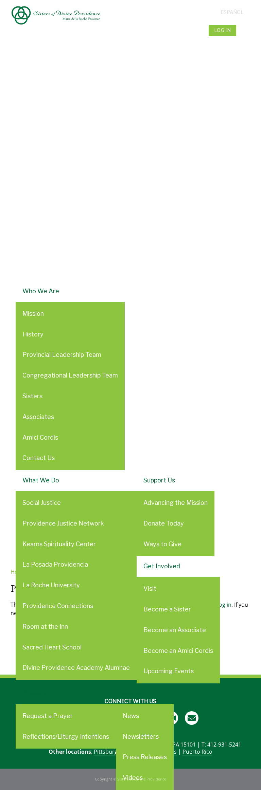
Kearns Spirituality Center (59, 544)
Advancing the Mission (175, 502)
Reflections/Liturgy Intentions (65, 736)
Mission (33, 313)
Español (232, 12)
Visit (149, 588)
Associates (38, 416)
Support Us (159, 480)
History (33, 334)
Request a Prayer (47, 715)
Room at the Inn (45, 626)
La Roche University (51, 585)
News (131, 715)
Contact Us (38, 457)
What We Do (40, 480)
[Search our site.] (244, 30)
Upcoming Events (168, 671)
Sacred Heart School (52, 647)
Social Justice (41, 502)
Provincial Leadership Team (61, 354)
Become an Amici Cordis (178, 650)
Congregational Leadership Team (70, 375)
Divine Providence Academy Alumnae (76, 667)
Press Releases (145, 756)
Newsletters (141, 736)
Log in (222, 30)
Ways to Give (162, 544)
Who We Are (40, 291)
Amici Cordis (40, 437)
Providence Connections (57, 605)
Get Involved (161, 566)
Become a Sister (167, 609)
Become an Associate (174, 629)
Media (131, 693)
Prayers (33, 693)
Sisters (32, 396)
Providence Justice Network (63, 523)
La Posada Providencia (55, 564)
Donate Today (163, 523)
